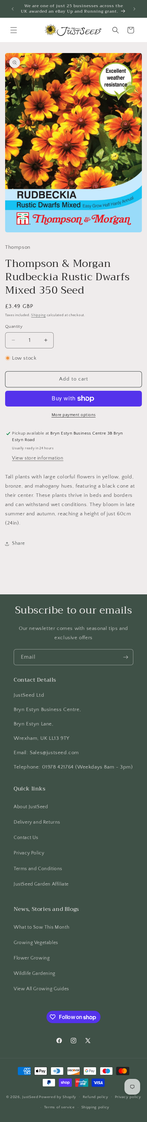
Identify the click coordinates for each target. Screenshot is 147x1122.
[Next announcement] (134, 8)
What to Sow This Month (41, 927)
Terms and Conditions (38, 869)
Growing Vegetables (36, 942)
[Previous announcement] (12, 8)
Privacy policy (128, 1097)
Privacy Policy (29, 853)
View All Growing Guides (41, 989)
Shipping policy (95, 1107)
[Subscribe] (125, 657)
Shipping (38, 315)
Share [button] (18, 543)
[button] (13, 30)
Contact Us (26, 837)
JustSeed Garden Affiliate (41, 884)
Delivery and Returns (37, 822)
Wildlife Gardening (34, 973)
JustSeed (30, 1097)
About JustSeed (31, 807)
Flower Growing (32, 958)
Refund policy (95, 1097)
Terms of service (59, 1107)
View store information (37, 458)
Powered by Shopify (57, 1097)
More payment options (74, 415)
